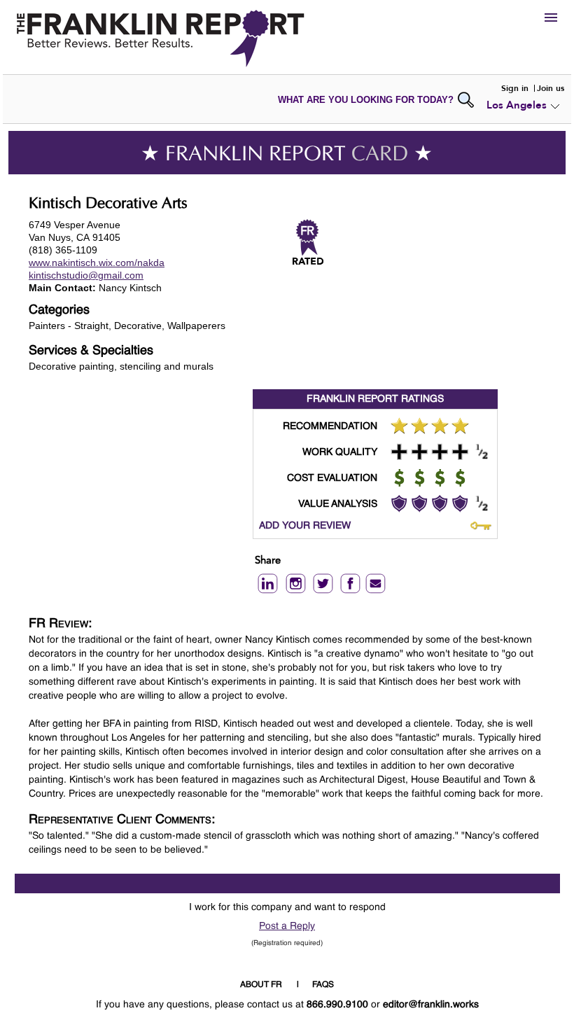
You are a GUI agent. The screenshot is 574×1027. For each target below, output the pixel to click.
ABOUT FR (261, 985)
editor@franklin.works (431, 1004)
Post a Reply (287, 926)
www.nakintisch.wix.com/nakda (96, 262)
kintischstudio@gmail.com (86, 275)
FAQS (323, 985)
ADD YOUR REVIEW (305, 526)
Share (268, 561)
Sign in (514, 88)
